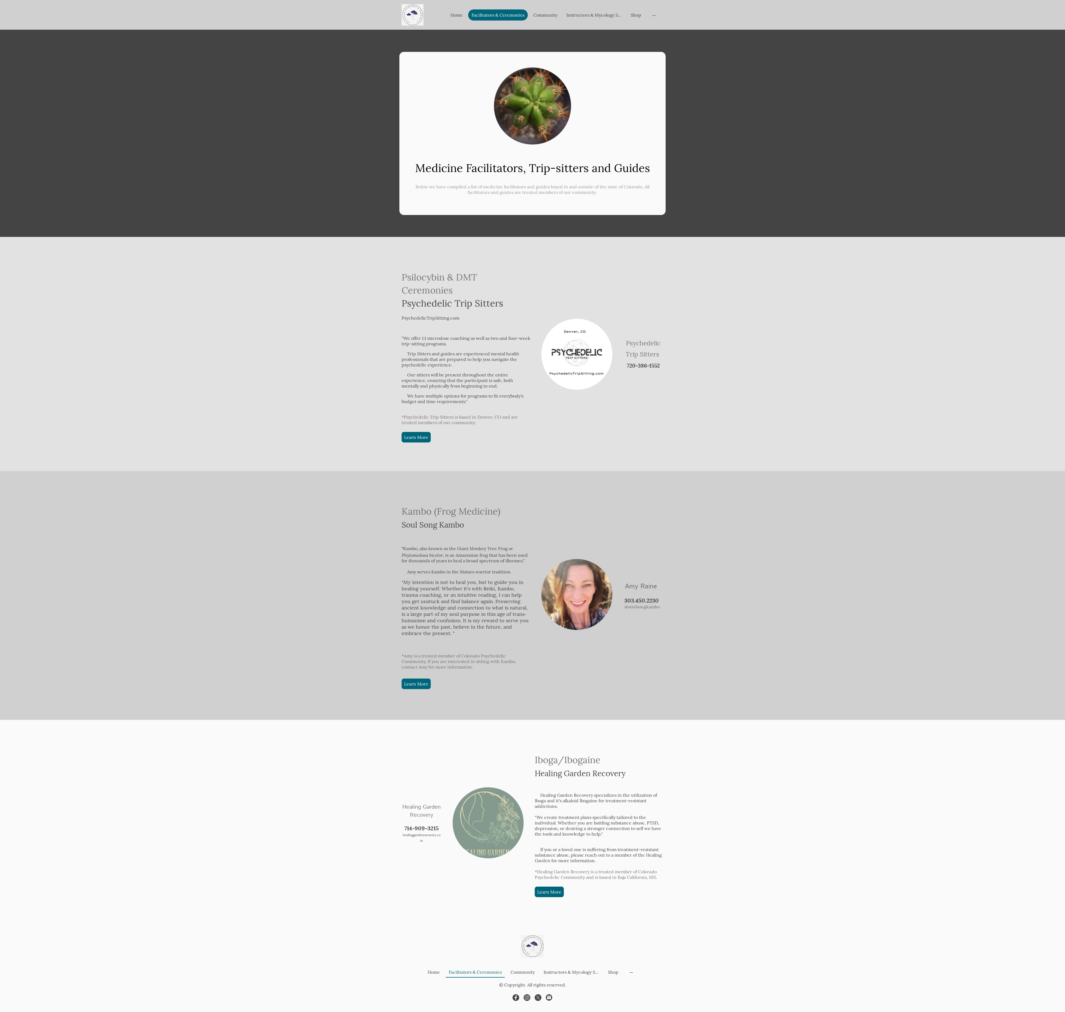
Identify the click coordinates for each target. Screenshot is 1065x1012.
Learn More (416, 437)
